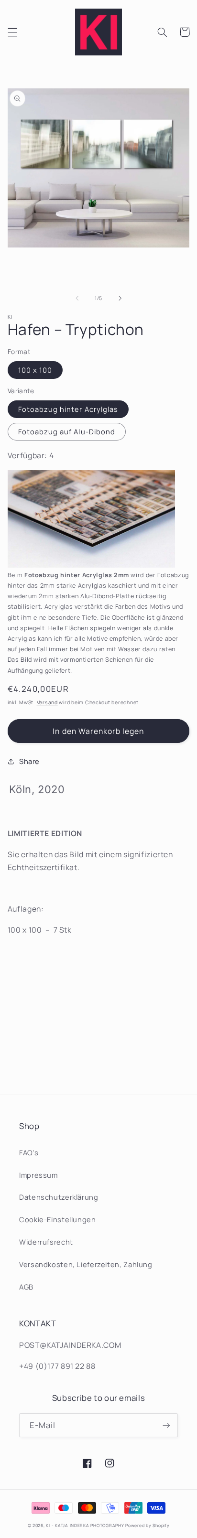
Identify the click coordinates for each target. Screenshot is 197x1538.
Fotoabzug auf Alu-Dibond (66, 431)
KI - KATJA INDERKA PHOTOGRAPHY (85, 1525)
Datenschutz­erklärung (58, 1197)
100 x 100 (35, 370)
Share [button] (29, 761)
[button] (12, 32)
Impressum (38, 1175)
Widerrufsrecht (46, 1242)
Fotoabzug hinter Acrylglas (68, 409)
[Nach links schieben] (77, 298)
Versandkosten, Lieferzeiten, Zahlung (86, 1264)
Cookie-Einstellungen (57, 1219)
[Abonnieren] (166, 1425)
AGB (26, 1286)
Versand (47, 702)
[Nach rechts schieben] (120, 298)
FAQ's (28, 1152)
